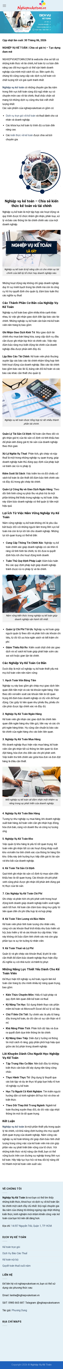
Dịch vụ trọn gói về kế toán (20, 115)
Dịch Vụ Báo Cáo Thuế (14, 1253)
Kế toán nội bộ (10, 1259)
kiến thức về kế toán (22, 135)
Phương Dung (19, 1310)
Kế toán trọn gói (11, 1247)
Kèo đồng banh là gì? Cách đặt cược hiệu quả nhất (30, 1171)
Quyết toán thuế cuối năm (16, 1265)
